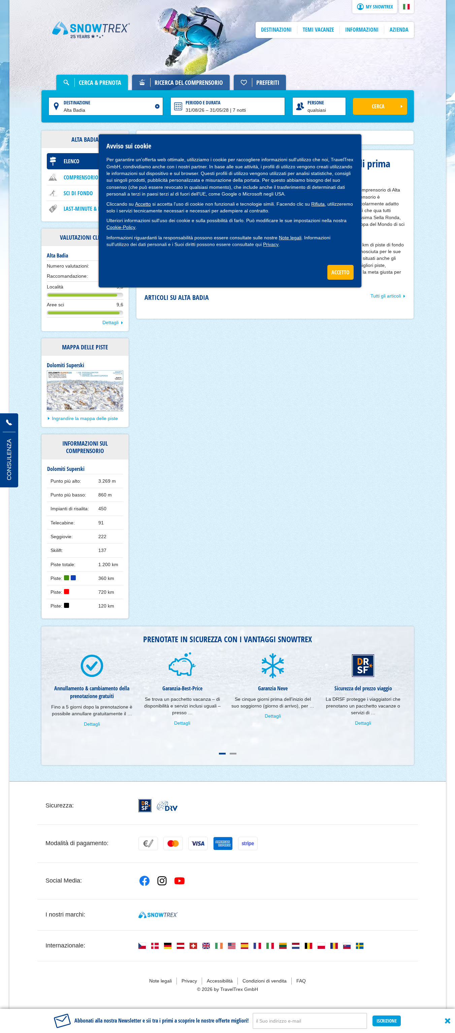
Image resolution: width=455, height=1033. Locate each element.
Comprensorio (81, 177)
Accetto (143, 204)
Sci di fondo (78, 193)
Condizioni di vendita (264, 981)
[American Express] (223, 843)
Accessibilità (220, 981)
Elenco (71, 161)
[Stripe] (248, 843)
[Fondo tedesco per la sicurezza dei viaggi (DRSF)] (145, 805)
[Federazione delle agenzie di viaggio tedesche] (167, 806)
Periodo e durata (203, 102)
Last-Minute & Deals (87, 208)
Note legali (290, 237)
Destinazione (77, 102)
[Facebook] (144, 881)
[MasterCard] (173, 843)
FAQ (301, 981)
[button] (406, 6)
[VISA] (198, 843)
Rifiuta (318, 204)
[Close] (447, 1021)
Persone (315, 102)
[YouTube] (179, 881)
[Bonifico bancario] (148, 843)
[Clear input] (157, 106)
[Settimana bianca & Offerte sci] (91, 30)
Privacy (271, 244)
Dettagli (110, 322)
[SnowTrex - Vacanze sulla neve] (158, 914)
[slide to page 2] (233, 753)
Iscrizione (387, 1021)
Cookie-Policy (120, 227)
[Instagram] (162, 881)
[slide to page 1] (222, 753)
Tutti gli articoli (385, 296)
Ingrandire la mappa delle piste (85, 418)
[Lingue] (142, 946)
